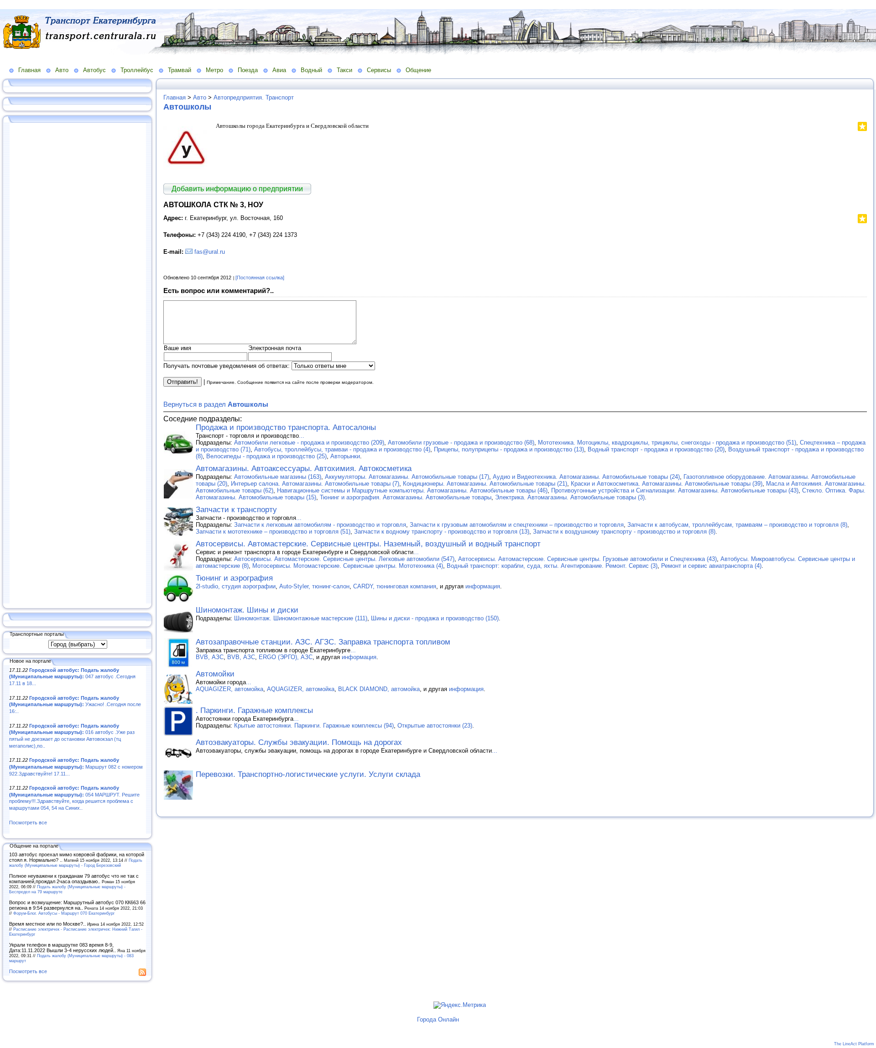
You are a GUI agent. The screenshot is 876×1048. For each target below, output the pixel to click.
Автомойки (215, 674)
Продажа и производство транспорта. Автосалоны (286, 427)
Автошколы (187, 106)
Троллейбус (136, 70)
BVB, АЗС (210, 657)
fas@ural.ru (209, 251)
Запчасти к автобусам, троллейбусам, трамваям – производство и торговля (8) (737, 524)
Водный (311, 70)
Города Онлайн (438, 1019)
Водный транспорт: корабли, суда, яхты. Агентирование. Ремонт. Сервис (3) (552, 565)
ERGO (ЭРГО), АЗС (286, 657)
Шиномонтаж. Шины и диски (247, 610)
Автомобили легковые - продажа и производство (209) (309, 442)
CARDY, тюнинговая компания (394, 586)
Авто (61, 70)
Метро (214, 70)
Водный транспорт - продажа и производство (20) (656, 449)
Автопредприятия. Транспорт (254, 97)
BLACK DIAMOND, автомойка (379, 689)
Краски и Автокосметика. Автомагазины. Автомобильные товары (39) (666, 483)
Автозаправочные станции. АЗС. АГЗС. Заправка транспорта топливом (323, 642)
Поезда (248, 70)
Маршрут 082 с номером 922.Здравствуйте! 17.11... (76, 766)
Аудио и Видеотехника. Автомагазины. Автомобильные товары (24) (586, 476)
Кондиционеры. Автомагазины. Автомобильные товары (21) (485, 483)
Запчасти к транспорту (236, 509)
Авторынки (345, 456)
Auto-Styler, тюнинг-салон (314, 586)
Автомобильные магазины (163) (277, 476)
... (301, 435)
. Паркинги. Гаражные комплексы (254, 710)
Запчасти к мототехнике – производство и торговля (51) (273, 531)
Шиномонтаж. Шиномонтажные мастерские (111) (300, 618)
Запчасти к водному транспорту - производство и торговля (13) (441, 531)
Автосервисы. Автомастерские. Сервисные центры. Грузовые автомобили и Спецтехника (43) (587, 558)
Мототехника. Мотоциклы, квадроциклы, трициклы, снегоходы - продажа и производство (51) (667, 442)
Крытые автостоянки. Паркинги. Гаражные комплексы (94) (314, 725)
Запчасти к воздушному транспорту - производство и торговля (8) (624, 531)
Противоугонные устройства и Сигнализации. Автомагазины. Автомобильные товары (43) (674, 490)
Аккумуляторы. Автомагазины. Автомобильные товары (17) (407, 476)
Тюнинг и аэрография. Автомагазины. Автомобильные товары (405, 497)
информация (482, 586)
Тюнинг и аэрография (234, 578)
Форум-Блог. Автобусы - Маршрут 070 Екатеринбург (64, 913)
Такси (344, 70)
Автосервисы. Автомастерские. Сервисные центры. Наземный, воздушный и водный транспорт (368, 544)
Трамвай (179, 70)
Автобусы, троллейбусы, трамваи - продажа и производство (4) (342, 449)
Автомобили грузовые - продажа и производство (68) (461, 442)
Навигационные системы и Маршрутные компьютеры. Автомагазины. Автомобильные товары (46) (412, 490)
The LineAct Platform (854, 1044)
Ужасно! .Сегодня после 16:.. (75, 704)
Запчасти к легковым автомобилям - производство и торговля (320, 524)
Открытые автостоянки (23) (434, 725)
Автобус (94, 70)
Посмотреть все (28, 822)
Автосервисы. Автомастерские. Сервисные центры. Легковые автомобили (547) (344, 558)
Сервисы (379, 70)
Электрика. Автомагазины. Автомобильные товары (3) (570, 497)
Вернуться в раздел (215, 404)
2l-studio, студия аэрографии (236, 586)
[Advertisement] (77, 363)
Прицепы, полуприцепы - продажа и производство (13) (509, 449)
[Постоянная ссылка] (259, 277)
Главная (29, 70)
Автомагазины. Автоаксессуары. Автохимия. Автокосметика (304, 468)
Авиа (279, 70)
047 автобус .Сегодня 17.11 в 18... (72, 676)
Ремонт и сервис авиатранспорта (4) (711, 565)
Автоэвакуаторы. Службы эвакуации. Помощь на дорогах (299, 742)
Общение (418, 70)
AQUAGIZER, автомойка (229, 689)
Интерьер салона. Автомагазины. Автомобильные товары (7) (315, 483)
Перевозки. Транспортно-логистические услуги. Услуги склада (308, 774)
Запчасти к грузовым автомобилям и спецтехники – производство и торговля (517, 524)
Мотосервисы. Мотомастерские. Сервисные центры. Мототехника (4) (347, 565)
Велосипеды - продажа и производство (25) (266, 456)
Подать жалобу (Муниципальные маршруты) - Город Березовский (75, 863)
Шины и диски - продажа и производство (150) (435, 618)
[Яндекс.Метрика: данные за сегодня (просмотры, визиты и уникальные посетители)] (459, 1005)
